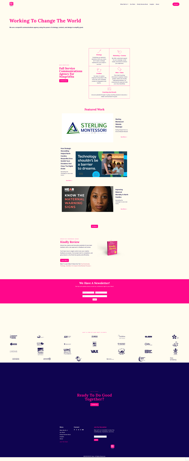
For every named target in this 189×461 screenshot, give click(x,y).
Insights (152, 4)
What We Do (123, 4)
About (157, 4)
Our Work (132, 4)
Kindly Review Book (142, 4)
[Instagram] (80, 429)
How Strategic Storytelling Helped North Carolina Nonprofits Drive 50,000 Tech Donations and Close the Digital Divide (67, 158)
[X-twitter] (76, 429)
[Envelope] (82, 429)
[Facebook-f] (74, 429)
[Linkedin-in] (78, 429)
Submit (94, 299)
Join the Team (64, 441)
